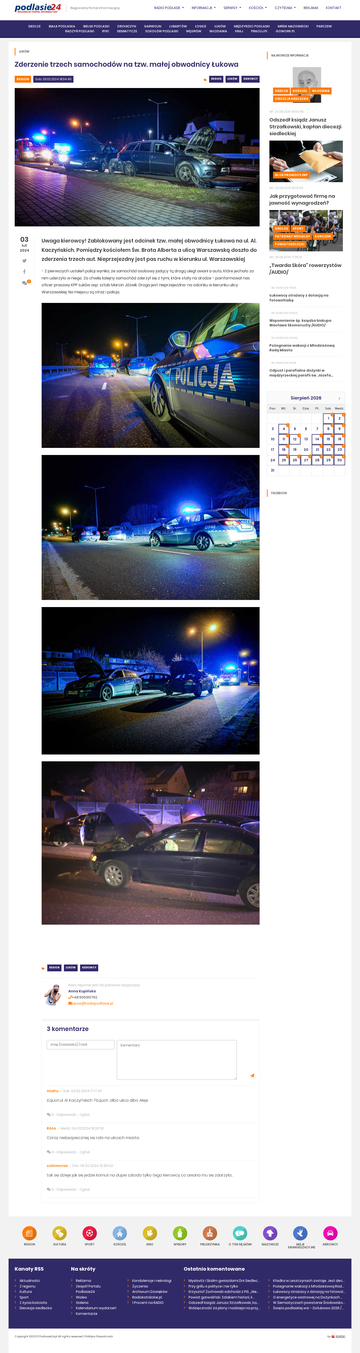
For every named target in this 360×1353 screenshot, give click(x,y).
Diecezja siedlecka (291, 99)
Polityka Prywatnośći (99, 1336)
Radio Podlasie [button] (167, 7)
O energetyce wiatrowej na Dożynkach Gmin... (309, 1297)
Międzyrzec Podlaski (252, 26)
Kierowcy (250, 79)
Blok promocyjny (291, 175)
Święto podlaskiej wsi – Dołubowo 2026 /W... (309, 1308)
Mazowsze (270, 1244)
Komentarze (86, 1313)
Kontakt (333, 7)
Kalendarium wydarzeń (96, 1308)
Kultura (59, 1244)
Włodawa (218, 31)
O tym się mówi (240, 1244)
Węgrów (193, 31)
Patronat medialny (292, 236)
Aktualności (30, 1280)
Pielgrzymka (210, 1244)
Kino (149, 1244)
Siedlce (34, 26)
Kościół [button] (256, 7)
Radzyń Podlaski (79, 31)
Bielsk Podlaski (96, 26)
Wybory (180, 1244)
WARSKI (340, 1336)
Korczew (323, 236)
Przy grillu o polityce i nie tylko (213, 1286)
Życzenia (140, 1286)
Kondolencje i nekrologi (151, 1280)
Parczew (324, 26)
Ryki (105, 31)
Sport (298, 228)
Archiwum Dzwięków (150, 1291)
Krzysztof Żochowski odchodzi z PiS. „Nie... (224, 1291)
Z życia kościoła (33, 1302)
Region (23, 79)
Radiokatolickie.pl (147, 1297)
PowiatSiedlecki (289, 244)
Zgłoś (85, 1114)
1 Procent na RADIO (148, 1302)
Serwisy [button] (231, 7)
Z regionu (28, 1286)
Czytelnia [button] (284, 7)
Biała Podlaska (62, 26)
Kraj (239, 31)
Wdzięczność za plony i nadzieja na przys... (225, 1308)
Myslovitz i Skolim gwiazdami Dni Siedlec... (224, 1280)
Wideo (81, 1297)
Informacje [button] (202, 7)
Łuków (220, 26)
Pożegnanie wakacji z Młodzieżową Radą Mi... (309, 1286)
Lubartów (178, 26)
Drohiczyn (126, 26)
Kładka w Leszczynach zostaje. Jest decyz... (309, 1280)
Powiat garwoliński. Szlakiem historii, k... (222, 1297)
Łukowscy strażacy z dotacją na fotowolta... (309, 1291)
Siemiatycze (127, 31)
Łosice (200, 26)
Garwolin (152, 26)
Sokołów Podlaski (161, 31)
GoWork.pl (285, 31)
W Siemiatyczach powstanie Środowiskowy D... (309, 1302)
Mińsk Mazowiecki (293, 26)
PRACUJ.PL (259, 31)
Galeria (82, 1302)
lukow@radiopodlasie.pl (92, 1003)
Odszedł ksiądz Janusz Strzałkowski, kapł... (225, 1302)
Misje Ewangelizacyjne (300, 1245)
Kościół (300, 91)
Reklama (311, 7)
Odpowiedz (66, 1114)
